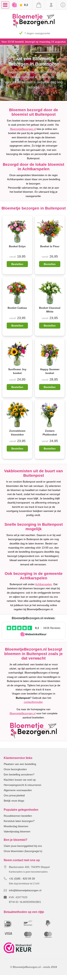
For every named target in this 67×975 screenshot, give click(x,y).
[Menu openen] (5, 4)
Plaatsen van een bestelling (20, 764)
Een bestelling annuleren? (19, 774)
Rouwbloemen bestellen (18, 815)
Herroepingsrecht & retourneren (22, 784)
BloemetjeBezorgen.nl (23, 128)
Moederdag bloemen (16, 826)
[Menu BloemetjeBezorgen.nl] (6, 4)
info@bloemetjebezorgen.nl (25, 890)
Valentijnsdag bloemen (17, 831)
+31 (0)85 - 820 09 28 (22, 878)
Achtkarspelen (43, 584)
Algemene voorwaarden (18, 790)
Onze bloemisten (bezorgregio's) (23, 851)
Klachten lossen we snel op (20, 779)
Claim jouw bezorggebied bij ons (23, 845)
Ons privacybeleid (14, 795)
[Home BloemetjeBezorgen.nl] (34, 26)
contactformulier (33, 701)
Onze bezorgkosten (15, 769)
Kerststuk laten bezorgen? (19, 821)
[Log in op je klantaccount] (51, 5)
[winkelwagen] (39, 5)
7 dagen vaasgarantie (37, 33)
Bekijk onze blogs (14, 800)
